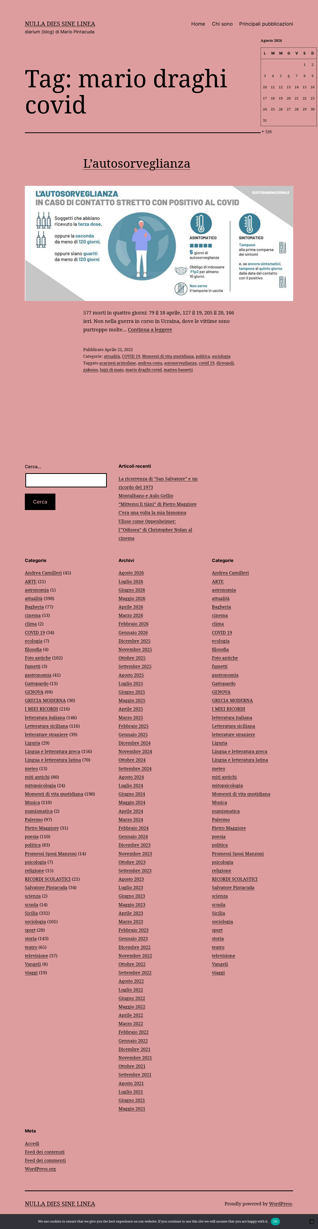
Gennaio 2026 (133, 632)
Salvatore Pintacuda (46, 887)
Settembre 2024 (135, 768)
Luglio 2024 (131, 785)
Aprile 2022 (131, 1015)
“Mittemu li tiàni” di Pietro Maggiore (158, 504)
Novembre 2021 (135, 1058)
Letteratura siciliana (46, 726)
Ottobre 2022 (132, 964)
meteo (31, 768)
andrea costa (150, 363)
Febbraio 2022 (134, 1032)
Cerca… (33, 466)
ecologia (33, 641)
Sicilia (31, 913)
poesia (32, 836)
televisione (36, 956)
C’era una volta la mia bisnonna (152, 512)
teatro (31, 947)
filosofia (33, 649)
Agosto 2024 (131, 777)
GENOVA (34, 692)
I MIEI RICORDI (41, 709)
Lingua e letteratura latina (53, 760)
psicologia (35, 862)
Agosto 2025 (131, 675)
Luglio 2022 (131, 990)
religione (34, 870)
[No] (311, 1221)
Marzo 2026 (131, 615)
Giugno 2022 (132, 998)
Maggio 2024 (132, 802)
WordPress (280, 1204)
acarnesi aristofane (117, 363)
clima (31, 624)
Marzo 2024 (131, 819)
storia (31, 938)
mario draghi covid (143, 369)
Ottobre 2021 (132, 1066)
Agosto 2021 (131, 1083)
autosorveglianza (180, 363)
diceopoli (225, 363)
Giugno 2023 (132, 896)
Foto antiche (38, 658)
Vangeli (33, 964)
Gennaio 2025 (133, 734)
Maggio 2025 (132, 700)
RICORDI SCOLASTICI (48, 879)
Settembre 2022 (135, 972)
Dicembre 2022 (135, 947)
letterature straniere (46, 734)
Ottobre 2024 (132, 760)
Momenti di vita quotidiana (168, 356)
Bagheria (34, 607)
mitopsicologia (40, 785)
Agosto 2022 (131, 981)
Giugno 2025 (132, 692)
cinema (33, 615)
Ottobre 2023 (132, 862)
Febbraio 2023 (134, 930)
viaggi (31, 972)
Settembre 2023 (135, 870)
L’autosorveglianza (137, 163)
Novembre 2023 (135, 854)
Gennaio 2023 (133, 938)
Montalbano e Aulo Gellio (146, 496)
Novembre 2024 (135, 751)
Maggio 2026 (132, 598)
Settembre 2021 (135, 1074)
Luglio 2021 (131, 1092)
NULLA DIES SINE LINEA (60, 23)
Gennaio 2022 (133, 1041)
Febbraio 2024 (134, 828)
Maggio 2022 (132, 1007)
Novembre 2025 (135, 649)
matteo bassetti (178, 369)
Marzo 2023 (131, 921)
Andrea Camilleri (43, 573)
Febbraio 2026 (134, 624)
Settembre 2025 (135, 666)
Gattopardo (36, 683)
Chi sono (222, 24)
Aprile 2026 (131, 607)
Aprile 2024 (131, 811)
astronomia (37, 590)
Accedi (32, 1143)
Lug (269, 131)
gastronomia (38, 675)
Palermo (34, 819)
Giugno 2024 (132, 794)
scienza (33, 896)
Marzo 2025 (131, 717)
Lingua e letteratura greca (52, 751)
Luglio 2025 (131, 683)
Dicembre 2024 (135, 743)
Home (198, 24)
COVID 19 (131, 356)
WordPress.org (40, 1169)
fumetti (32, 666)
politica (203, 356)
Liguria (32, 743)
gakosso (90, 369)
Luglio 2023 (131, 887)
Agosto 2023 (131, 879)
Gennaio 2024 (133, 836)
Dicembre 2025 (135, 641)
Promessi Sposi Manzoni (51, 854)
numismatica (39, 811)
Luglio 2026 (131, 581)
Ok (275, 1221)
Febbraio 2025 (134, 726)
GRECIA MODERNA (45, 700)
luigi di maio (111, 369)
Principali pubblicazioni (266, 24)
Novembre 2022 (135, 956)
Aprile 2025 (131, 709)
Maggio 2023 (132, 905)
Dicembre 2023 (135, 845)
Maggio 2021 (132, 1109)
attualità (112, 356)
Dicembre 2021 (135, 1049)
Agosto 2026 (131, 573)
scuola (31, 905)
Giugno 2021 (132, 1100)
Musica (32, 802)
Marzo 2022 (131, 1023)
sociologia (221, 356)
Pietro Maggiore (42, 828)
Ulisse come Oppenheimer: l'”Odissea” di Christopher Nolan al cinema (155, 529)
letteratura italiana (45, 717)
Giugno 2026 (132, 590)
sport (30, 930)
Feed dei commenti (45, 1160)
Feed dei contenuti (45, 1152)
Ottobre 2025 (132, 658)
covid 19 (206, 363)
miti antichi (37, 777)
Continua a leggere (150, 329)
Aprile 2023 (131, 913)
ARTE (31, 581)
